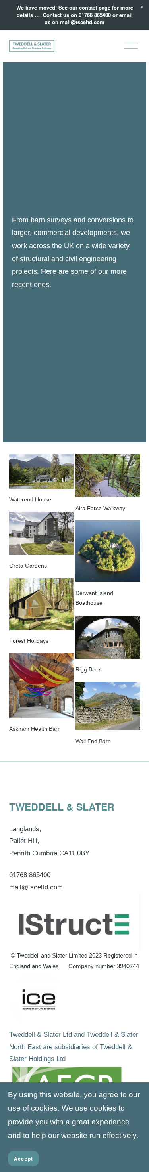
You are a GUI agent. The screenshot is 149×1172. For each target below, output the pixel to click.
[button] (142, 7)
